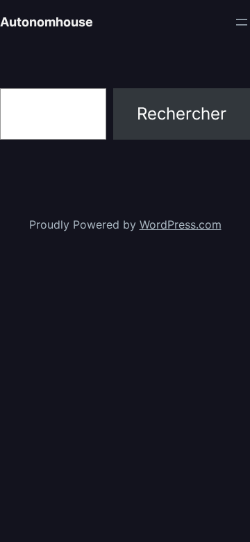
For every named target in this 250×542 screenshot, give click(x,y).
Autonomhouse (46, 22)
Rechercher (181, 114)
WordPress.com (181, 224)
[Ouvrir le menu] (241, 22)
